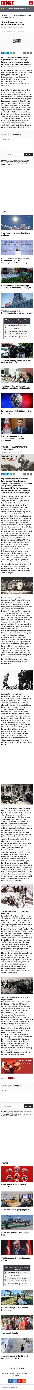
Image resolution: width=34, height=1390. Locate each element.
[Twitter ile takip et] (15, 1381)
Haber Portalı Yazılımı (10, 1387)
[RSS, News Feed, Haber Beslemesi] (24, 1381)
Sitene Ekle (16, 1375)
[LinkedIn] (8, 53)
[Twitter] (5, 53)
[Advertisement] (17, 189)
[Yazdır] (14, 53)
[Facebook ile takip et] (10, 1381)
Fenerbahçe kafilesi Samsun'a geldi (19, 9)
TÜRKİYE (14, 15)
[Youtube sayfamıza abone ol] (19, 1381)
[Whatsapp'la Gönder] (11, 53)
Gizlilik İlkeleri (26, 1373)
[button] (24, 53)
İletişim (18, 1373)
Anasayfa (6, 15)
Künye (12, 1373)
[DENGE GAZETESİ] (7, 2)
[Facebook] (2, 53)
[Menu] (30, 3)
